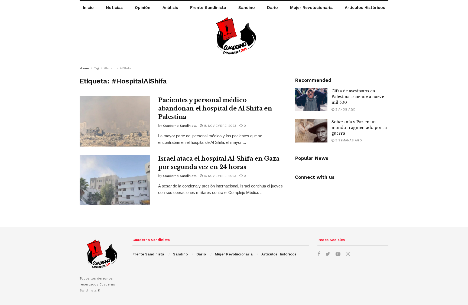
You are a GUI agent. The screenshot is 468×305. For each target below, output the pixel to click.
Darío (272, 7)
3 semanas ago (348, 140)
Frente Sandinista (208, 7)
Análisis (170, 7)
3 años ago (344, 109)
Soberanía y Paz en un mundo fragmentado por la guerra (359, 127)
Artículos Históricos (365, 7)
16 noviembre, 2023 (219, 176)
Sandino (246, 7)
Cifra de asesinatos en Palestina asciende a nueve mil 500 (358, 97)
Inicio (88, 7)
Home (84, 68)
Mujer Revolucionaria (311, 7)
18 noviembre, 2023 (219, 126)
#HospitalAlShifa (117, 68)
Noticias (114, 7)
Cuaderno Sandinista (180, 126)
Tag (96, 68)
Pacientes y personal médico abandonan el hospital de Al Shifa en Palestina (215, 108)
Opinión (142, 7)
